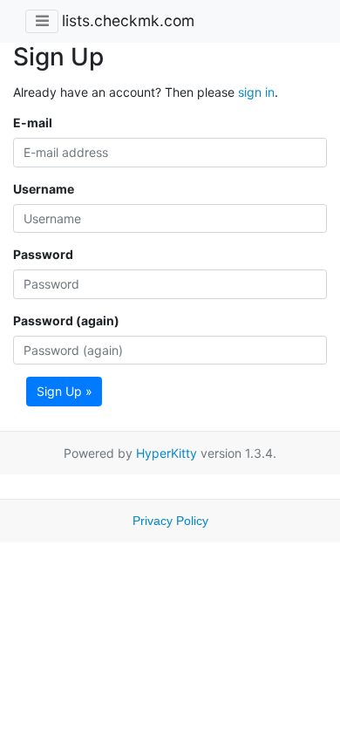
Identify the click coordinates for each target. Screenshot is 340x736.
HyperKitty (166, 453)
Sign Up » (64, 391)
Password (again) (66, 320)
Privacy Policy (170, 521)
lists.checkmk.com (128, 20)
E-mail (32, 122)
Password (43, 254)
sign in (256, 92)
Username (43, 188)
